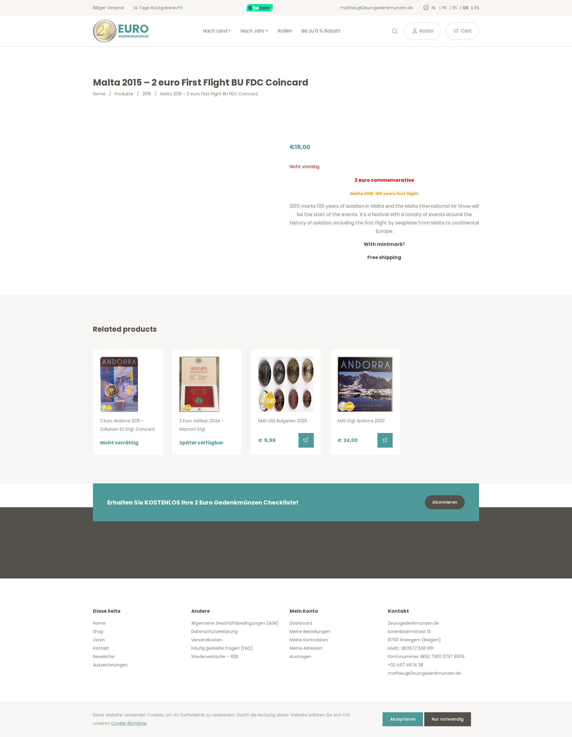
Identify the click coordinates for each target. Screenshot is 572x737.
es (455, 8)
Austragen (300, 657)
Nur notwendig (448, 719)
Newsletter (104, 657)
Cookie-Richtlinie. (129, 723)
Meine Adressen (306, 648)
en (476, 8)
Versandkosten (206, 640)
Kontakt (101, 648)
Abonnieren (444, 502)
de (466, 8)
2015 (146, 94)
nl (434, 8)
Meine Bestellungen (310, 631)
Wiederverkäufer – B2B (214, 657)
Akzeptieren (403, 719)
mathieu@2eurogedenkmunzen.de (376, 8)
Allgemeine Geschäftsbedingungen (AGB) (235, 623)
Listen (99, 640)
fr (445, 8)
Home (99, 94)
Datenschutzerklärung (214, 631)
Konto (425, 30)
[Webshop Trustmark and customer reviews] (266, 7)
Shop (98, 631)
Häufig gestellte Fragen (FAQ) (222, 648)
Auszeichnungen (110, 665)
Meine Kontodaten (309, 640)
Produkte (124, 94)
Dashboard (301, 623)
